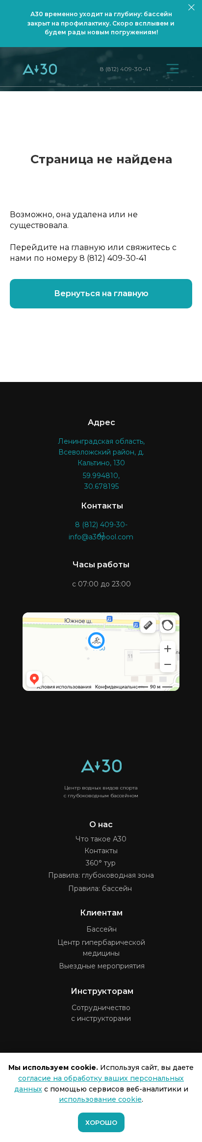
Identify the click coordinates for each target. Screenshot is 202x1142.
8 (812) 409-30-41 (125, 69)
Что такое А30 (101, 839)
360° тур (101, 863)
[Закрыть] (191, 7)
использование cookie (100, 1099)
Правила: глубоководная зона (101, 875)
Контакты (101, 850)
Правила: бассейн (100, 888)
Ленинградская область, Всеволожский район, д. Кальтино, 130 (101, 452)
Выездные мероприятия (102, 966)
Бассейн (101, 929)
